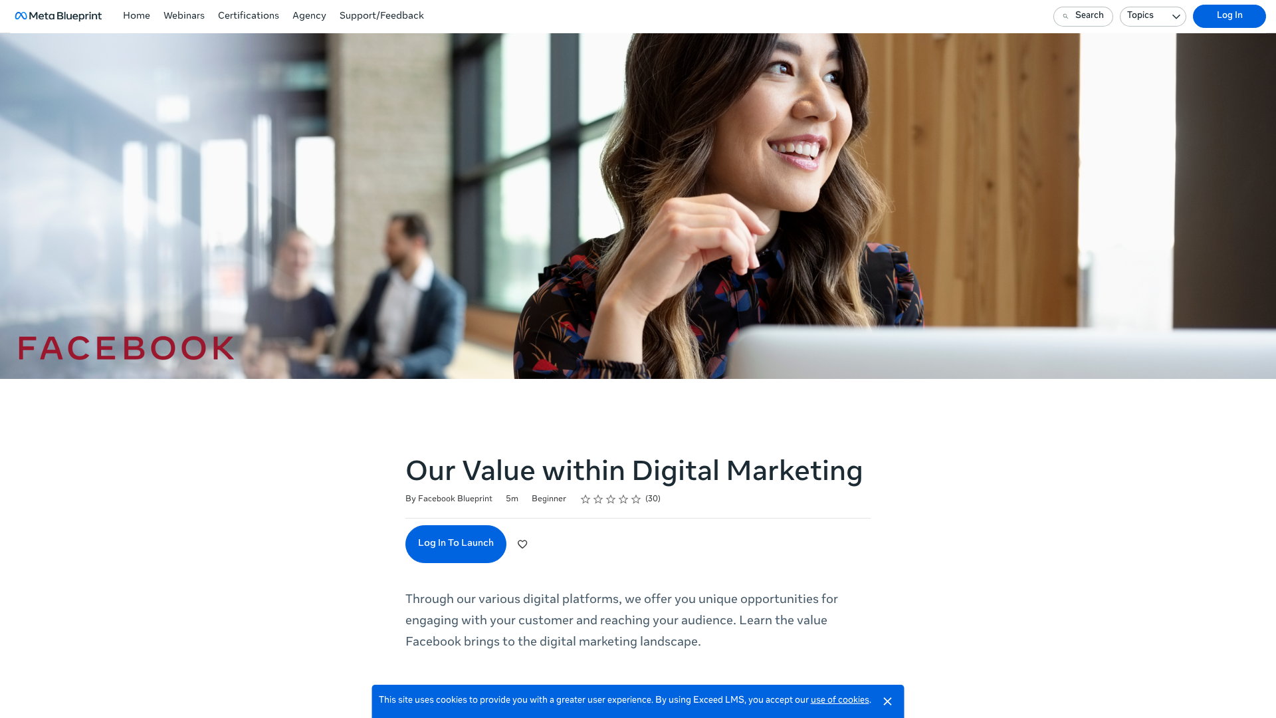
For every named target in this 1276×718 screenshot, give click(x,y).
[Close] (888, 701)
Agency (309, 16)
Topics (1140, 16)
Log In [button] (1230, 16)
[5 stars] (636, 499)
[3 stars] (611, 499)
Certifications (248, 16)
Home (136, 16)
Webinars (184, 16)
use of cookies (840, 701)
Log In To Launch (456, 543)
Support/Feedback (382, 16)
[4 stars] (623, 499)
